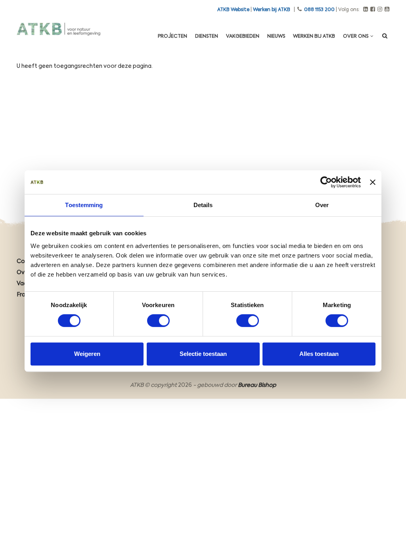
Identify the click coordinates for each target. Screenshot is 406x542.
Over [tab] (322, 205)
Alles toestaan (319, 353)
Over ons (356, 36)
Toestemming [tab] (84, 205)
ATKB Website (233, 10)
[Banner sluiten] (372, 182)
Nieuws (276, 36)
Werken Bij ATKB (314, 36)
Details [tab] (203, 205)
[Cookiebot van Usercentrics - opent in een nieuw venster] (326, 182)
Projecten (172, 36)
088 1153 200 (319, 10)
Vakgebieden (242, 36)
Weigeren (87, 353)
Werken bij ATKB (271, 10)
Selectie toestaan (203, 353)
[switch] (158, 320)
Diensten (206, 36)
